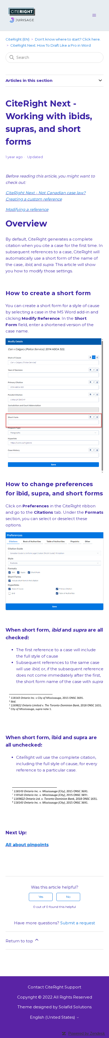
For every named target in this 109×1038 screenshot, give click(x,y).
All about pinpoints (27, 844)
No (68, 897)
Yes (41, 897)
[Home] (22, 14)
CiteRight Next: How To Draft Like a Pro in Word (50, 45)
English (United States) (53, 1017)
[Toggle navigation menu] (94, 15)
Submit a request (77, 922)
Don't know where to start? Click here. (68, 39)
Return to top (20, 940)
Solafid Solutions (75, 1006)
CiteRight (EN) (17, 39)
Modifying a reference (27, 209)
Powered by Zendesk (86, 1033)
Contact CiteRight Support (54, 987)
